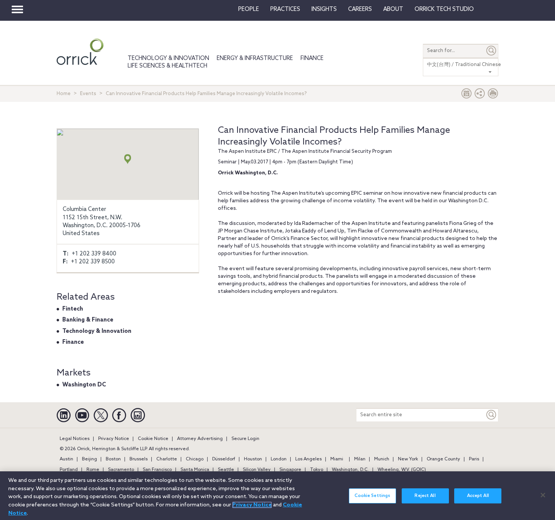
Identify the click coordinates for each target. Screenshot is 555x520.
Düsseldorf (223, 459)
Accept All (478, 495)
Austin (66, 459)
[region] (277, 495)
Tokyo (316, 469)
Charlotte (166, 459)
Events (88, 94)
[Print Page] (493, 95)
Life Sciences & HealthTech (167, 66)
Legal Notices (74, 439)
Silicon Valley (257, 469)
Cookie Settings (372, 495)
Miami (336, 459)
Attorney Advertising (200, 439)
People (248, 9)
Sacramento (121, 469)
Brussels (139, 459)
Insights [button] (324, 9)
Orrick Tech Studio (444, 9)
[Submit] (491, 51)
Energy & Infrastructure (255, 58)
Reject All (425, 495)
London (279, 459)
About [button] (393, 9)
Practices (285, 9)
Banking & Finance (87, 320)
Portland (69, 469)
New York (408, 459)
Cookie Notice (153, 439)
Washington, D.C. (350, 469)
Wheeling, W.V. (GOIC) (402, 469)
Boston (113, 459)
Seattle (226, 469)
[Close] (543, 495)
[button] (480, 95)
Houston (253, 459)
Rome (92, 469)
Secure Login (245, 439)
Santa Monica (194, 469)
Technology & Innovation (168, 58)
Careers (360, 9)
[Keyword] (491, 415)
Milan (359, 459)
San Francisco (157, 469)
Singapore (290, 469)
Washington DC (84, 385)
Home (64, 94)
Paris (474, 459)
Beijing (89, 459)
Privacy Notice (113, 439)
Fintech (72, 309)
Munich (381, 459)
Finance (312, 58)
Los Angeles (308, 459)
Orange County (443, 459)
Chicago (195, 459)
